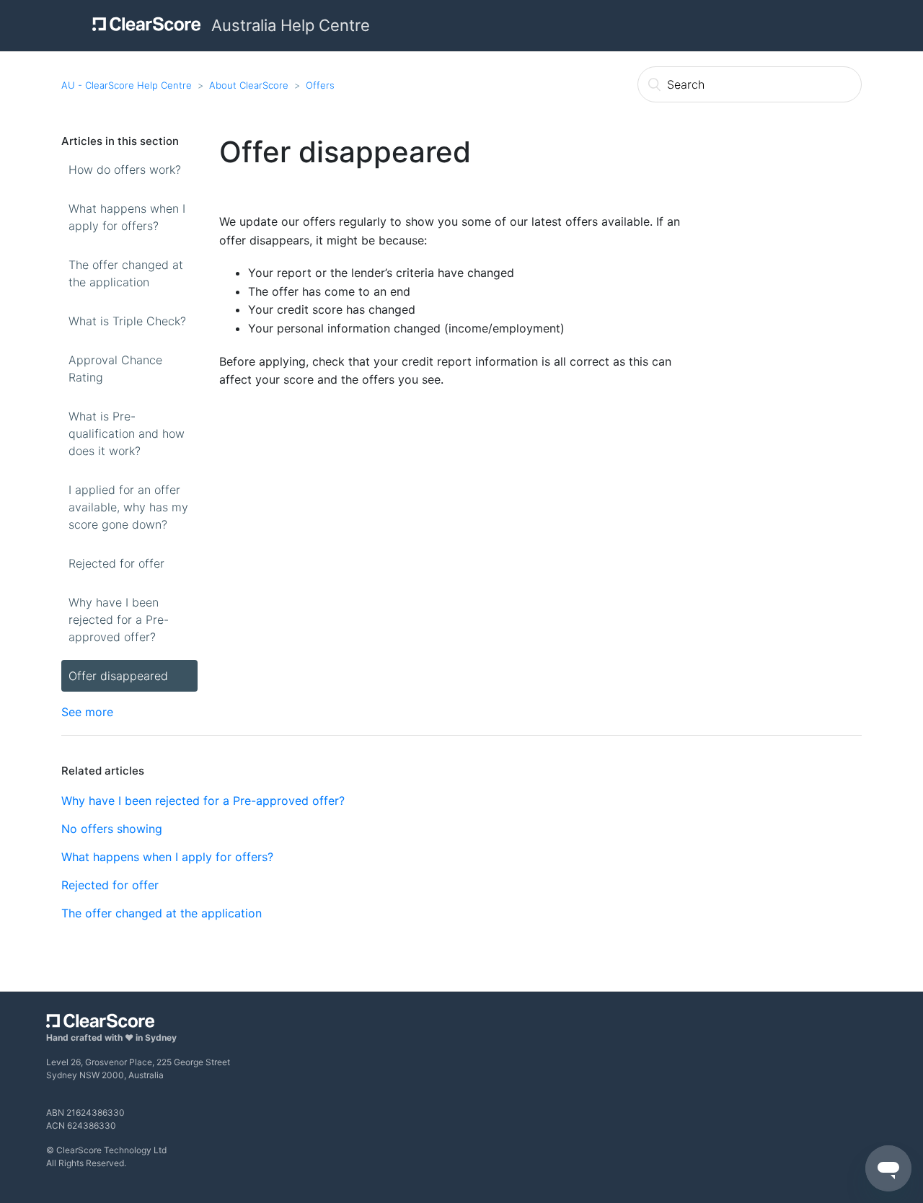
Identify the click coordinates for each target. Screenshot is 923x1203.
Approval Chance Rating (115, 368)
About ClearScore (248, 85)
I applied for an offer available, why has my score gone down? (128, 507)
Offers (320, 85)
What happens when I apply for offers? (127, 217)
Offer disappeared (118, 676)
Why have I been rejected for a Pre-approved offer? (119, 619)
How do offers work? (125, 169)
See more (87, 712)
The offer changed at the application (126, 273)
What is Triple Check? (127, 321)
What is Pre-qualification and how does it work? (127, 433)
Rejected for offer (116, 563)
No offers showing (111, 828)
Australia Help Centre (290, 25)
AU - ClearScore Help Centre (126, 85)
